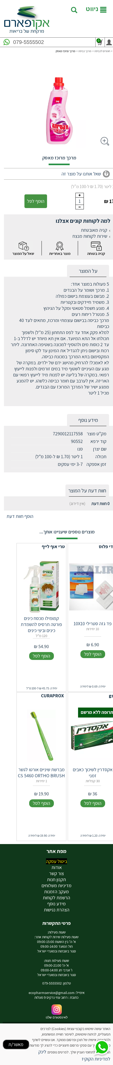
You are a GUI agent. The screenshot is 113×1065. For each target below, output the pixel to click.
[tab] (88, 271)
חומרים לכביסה (102, 51)
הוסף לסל (35, 201)
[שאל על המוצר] (23, 246)
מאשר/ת (15, 1044)
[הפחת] (80, 207)
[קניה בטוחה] (96, 246)
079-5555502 (28, 42)
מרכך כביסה (84, 51)
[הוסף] (80, 195)
